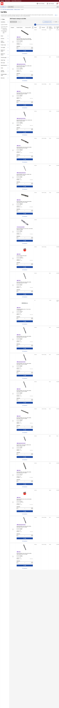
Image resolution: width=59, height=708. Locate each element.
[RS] (2, 3)
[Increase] (32, 48)
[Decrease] (18, 48)
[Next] (58, 22)
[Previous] (53, 22)
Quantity (18, 46)
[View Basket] (57, 4)
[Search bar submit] (57, 7)
